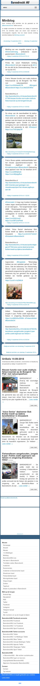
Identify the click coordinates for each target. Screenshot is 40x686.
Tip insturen (7, 671)
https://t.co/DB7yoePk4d (14, 220)
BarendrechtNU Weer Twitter (12, 639)
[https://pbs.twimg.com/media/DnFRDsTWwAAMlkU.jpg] (14, 291)
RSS (4, 599)
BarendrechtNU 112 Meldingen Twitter (15, 637)
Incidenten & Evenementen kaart (13, 571)
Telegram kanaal (8, 610)
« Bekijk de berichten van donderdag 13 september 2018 (19, 346)
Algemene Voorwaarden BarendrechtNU (16, 663)
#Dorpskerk (9, 236)
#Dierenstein (10, 202)
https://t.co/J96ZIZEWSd (24, 87)
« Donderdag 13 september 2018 (12, 41)
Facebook (6, 605)
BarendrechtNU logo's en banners (14, 658)
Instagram (6, 607)
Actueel (5, 548)
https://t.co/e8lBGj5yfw (13, 172)
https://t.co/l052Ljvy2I (13, 218)
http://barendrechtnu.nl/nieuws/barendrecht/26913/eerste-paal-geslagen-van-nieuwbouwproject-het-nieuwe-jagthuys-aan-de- (21, 186)
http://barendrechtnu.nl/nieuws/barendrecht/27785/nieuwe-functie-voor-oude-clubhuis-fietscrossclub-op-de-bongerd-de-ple (21, 98)
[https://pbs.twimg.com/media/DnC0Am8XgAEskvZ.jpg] (14, 140)
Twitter (5, 602)
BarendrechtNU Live (9, 558)
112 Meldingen (8, 553)
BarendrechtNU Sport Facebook (13, 628)
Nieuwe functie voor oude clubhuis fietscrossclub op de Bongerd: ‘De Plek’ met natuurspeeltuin (19, 371)
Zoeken (5, 583)
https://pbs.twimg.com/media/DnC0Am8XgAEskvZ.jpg (20, 152)
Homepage (6, 545)
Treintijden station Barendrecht (13, 563)
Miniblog (6, 555)
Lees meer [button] (6, 677)
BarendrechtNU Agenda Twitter (13, 644)
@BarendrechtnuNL (7, 25)
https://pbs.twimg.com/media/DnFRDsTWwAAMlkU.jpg (20, 302)
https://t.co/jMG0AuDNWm (14, 318)
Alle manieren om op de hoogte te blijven (16, 615)
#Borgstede (21, 262)
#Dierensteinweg (11, 52)
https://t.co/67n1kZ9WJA (14, 280)
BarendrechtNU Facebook (11, 621)
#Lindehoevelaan (11, 167)
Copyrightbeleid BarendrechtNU (13, 660)
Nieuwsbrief (7, 597)
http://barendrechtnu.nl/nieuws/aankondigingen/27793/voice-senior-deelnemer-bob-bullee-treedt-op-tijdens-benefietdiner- (21, 246)
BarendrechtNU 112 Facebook (13, 626)
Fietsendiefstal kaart (9, 576)
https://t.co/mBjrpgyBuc (13, 174)
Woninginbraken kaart (10, 578)
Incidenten (6, 566)
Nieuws (5, 550)
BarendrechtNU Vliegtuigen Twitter (14, 647)
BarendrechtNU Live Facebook (13, 623)
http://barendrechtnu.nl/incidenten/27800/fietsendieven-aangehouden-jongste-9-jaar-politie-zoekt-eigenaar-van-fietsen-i (21, 331)
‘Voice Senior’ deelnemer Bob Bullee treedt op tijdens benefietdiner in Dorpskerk (16, 413)
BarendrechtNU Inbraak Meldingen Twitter (16, 642)
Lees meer (34, 405)
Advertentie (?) (20, 533)
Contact (5, 669)
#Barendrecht (20, 54)
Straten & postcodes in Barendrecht (14, 589)
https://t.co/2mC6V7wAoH (27, 234)
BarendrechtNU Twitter (10, 634)
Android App (7, 594)
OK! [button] (20, 683)
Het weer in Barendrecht (11, 560)
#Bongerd (33, 85)
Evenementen (7, 568)
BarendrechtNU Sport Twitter (12, 649)
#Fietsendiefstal (31, 318)
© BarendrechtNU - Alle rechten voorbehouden (18, 655)
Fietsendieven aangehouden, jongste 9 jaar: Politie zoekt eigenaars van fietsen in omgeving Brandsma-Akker (20, 456)
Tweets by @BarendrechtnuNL (9, 498)
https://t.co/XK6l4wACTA (14, 85)
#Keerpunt (33, 127)
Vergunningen (7, 581)
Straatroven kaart (8, 573)
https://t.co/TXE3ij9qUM (13, 129)
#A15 (35, 65)
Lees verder (7, 444)
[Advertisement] (22, 13)
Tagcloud (6, 586)
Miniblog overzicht (19, 35)
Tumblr (5, 612)
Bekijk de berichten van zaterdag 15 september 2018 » (21, 352)
